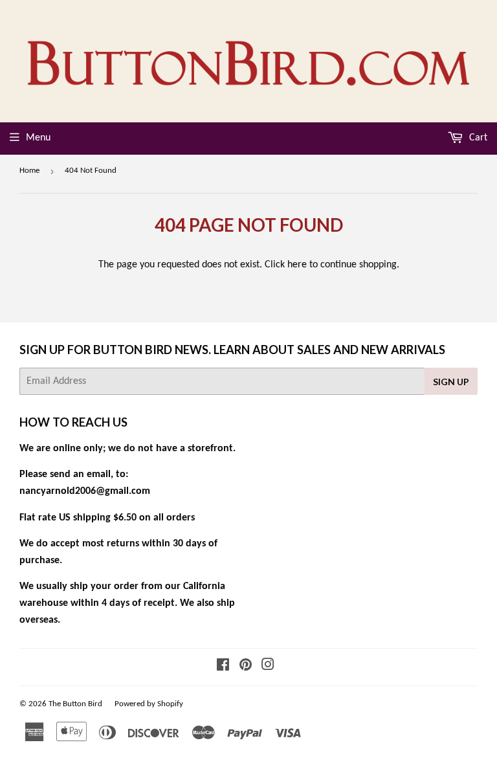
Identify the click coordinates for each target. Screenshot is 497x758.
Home (29, 170)
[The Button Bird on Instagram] (267, 667)
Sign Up (451, 381)
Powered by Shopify (149, 704)
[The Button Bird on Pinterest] (245, 667)
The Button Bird (75, 704)
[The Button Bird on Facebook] (223, 667)
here (297, 265)
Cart (477, 138)
